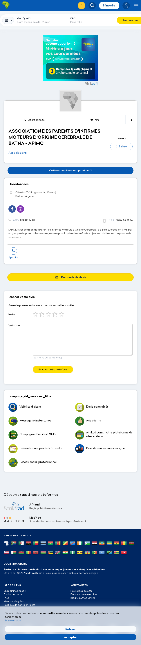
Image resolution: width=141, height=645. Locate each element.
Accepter (70, 637)
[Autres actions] (131, 119)
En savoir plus (13, 620)
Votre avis (14, 325)
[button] (126, 5)
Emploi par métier (13, 594)
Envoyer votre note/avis (53, 369)
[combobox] (8, 20)
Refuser (70, 629)
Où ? (73, 18)
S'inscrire (109, 5)
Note (11, 314)
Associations (17, 152)
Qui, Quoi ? (24, 18)
